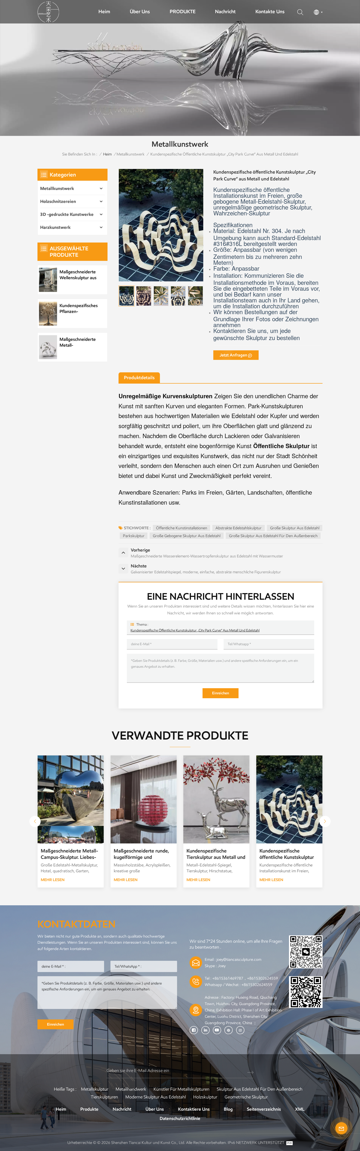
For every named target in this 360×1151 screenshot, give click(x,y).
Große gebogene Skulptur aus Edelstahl (186, 535)
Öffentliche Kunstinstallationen (181, 528)
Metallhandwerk (131, 1089)
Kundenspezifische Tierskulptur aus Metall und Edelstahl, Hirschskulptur (143, 854)
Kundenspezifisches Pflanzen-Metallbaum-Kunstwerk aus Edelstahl (79, 308)
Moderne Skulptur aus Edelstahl (155, 1097)
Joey (222, 965)
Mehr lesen (53, 879)
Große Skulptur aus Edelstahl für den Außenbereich (273, 535)
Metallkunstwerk (130, 154)
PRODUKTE (182, 11)
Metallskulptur (94, 1089)
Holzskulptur (205, 1097)
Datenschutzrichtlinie (180, 1118)
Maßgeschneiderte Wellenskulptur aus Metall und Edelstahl (79, 275)
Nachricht (225, 11)
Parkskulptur (133, 535)
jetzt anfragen (233, 355)
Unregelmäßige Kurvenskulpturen (166, 396)
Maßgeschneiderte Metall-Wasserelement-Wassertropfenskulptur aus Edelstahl (81, 342)
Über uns (140, 11)
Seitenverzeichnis (264, 1109)
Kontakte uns (270, 11)
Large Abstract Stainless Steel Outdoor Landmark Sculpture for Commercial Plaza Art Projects (286, 854)
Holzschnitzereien (58, 201)
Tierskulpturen (104, 1097)
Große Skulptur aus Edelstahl (294, 528)
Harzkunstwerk (55, 227)
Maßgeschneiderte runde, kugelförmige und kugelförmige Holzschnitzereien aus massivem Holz (68, 854)
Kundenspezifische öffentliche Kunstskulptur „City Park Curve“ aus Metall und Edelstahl (195, 630)
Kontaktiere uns (194, 1109)
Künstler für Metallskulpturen (181, 1089)
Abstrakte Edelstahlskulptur (239, 528)
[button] (35, 821)
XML (299, 1109)
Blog (228, 1109)
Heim (104, 11)
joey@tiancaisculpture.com (238, 959)
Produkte (89, 1109)
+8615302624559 (256, 984)
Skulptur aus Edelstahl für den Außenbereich (259, 1089)
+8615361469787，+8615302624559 (245, 978)
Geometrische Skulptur (246, 1097)
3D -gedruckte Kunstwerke (67, 214)
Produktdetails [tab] (139, 377)
